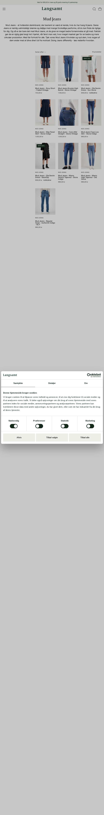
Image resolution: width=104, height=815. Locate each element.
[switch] (39, 426)
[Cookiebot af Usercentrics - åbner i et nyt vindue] (89, 375)
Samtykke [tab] (18, 383)
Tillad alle (84, 437)
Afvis (19, 437)
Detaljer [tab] (52, 383)
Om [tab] (86, 383)
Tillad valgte (52, 437)
